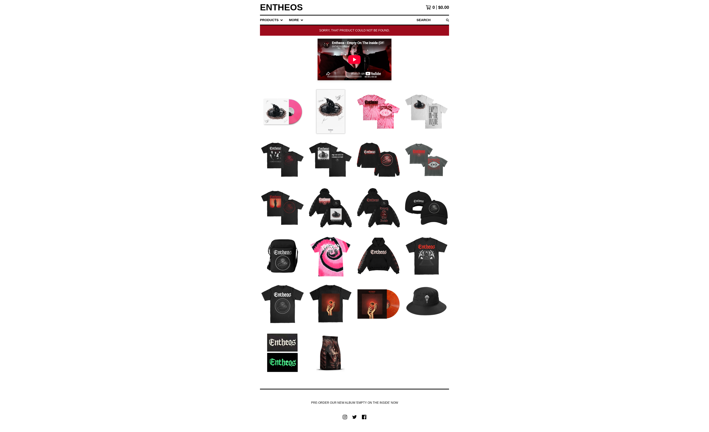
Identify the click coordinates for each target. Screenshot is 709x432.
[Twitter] (354, 417)
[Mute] (380, 76)
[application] (354, 59)
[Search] (448, 20)
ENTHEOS (281, 7)
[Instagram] (345, 417)
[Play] (322, 76)
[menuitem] (271, 20)
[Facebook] (364, 417)
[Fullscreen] (386, 76)
